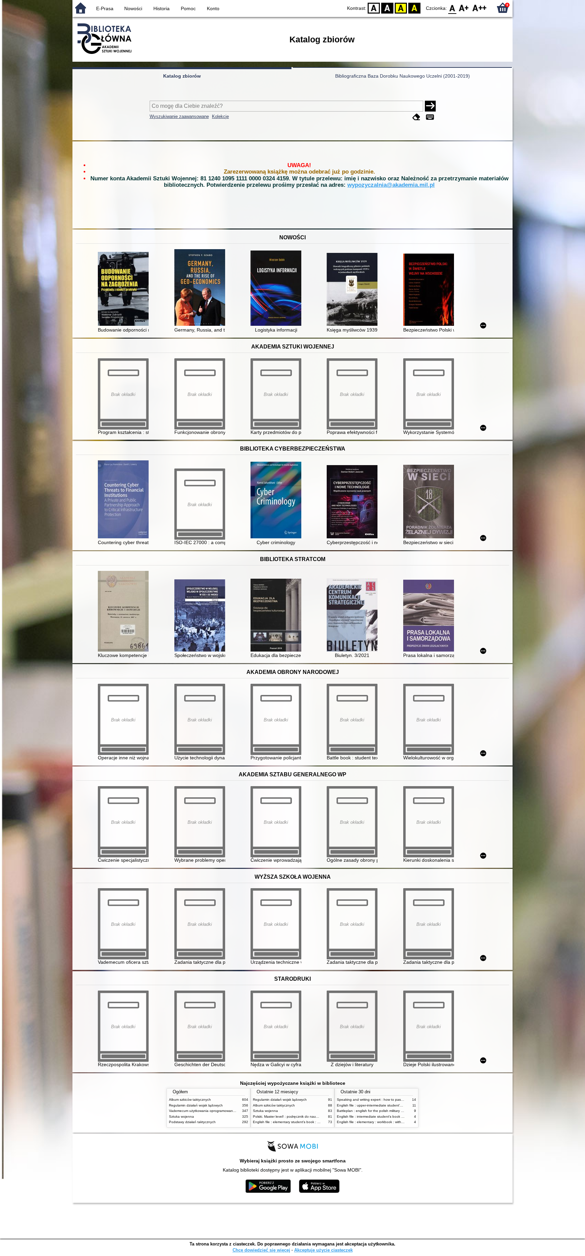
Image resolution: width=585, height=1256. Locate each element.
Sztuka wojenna (181, 1116)
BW (387, 8)
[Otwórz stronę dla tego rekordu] (125, 289)
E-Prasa (104, 8)
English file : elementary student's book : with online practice (300, 1122)
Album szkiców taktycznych (190, 1099)
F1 (464, 8)
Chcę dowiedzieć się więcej (261, 1250)
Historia (161, 8)
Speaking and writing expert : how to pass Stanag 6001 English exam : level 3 (398, 1099)
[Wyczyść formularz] (416, 117)
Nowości (133, 8)
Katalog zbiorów (182, 76)
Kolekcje (220, 116)
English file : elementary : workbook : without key (375, 1122)
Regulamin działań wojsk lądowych (196, 1105)
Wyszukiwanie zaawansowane (179, 116)
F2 (479, 8)
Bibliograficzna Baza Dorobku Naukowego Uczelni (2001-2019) (402, 76)
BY (414, 8)
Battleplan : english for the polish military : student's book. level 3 (387, 1111)
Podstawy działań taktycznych (192, 1122)
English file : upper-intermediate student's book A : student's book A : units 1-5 (397, 1105)
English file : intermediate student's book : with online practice (385, 1116)
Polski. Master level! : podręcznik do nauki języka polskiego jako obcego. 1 (311, 1116)
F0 (452, 8)
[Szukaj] (430, 106)
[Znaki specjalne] (430, 117)
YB (401, 8)
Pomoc (188, 8)
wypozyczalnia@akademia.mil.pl (391, 185)
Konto (213, 8)
